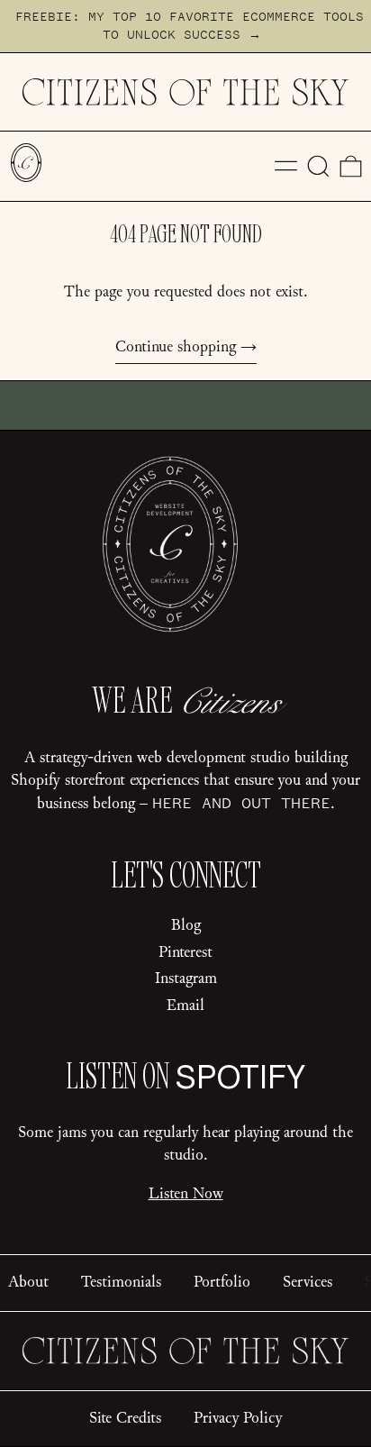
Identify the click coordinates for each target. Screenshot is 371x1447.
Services (307, 1282)
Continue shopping (175, 347)
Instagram (186, 978)
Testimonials (121, 1282)
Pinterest (185, 952)
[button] (318, 166)
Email (185, 1005)
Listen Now (186, 1194)
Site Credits (125, 1418)
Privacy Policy (238, 1418)
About (28, 1282)
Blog (186, 925)
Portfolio (222, 1282)
